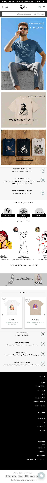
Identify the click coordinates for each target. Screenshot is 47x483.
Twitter (42, 451)
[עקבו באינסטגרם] (41, 1)
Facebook (41, 448)
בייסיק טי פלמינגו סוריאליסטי (11, 323)
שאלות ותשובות (39, 386)
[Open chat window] (41, 475)
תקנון (43, 394)
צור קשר (42, 430)
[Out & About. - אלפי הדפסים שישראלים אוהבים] (23, 7)
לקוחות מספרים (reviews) (36, 459)
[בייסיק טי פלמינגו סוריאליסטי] (11, 307)
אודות (43, 382)
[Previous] (44, 214)
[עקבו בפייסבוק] (43, 1)
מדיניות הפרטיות (39, 402)
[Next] (2, 214)
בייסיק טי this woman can (35, 323)
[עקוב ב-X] (39, 1)
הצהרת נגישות (40, 405)
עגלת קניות (41, 426)
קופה (43, 422)
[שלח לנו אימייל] (37, 1)
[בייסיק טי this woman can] (35, 307)
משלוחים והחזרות (39, 398)
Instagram (41, 455)
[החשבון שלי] (3, 7)
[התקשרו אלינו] (35, 1)
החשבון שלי (41, 418)
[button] (44, 7)
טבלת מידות (41, 390)
